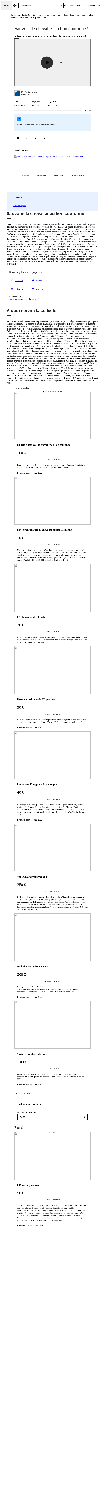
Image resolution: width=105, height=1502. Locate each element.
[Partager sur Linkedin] (44, 138)
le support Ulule (38, 17)
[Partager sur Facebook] (26, 138)
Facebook (19, 280)
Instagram (19, 289)
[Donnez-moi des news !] (17, 138)
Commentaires (59, 176)
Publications (41, 176)
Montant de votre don (26, 1112)
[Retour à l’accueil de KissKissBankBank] (15, 5)
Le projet (25, 176)
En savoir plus (19, 205)
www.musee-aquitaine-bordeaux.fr (24, 299)
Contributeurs (78, 176)
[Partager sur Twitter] (35, 138)
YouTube (40, 289)
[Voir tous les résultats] (61, 5)
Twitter (39, 281)
